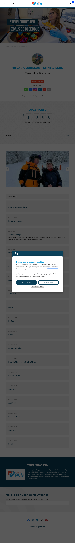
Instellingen (48, 282)
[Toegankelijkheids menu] (73, 2)
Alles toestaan (26, 282)
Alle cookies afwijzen (37, 286)
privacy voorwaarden (52, 268)
